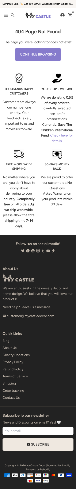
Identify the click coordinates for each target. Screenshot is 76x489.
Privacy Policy (13, 362)
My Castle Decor (35, 465)
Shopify (65, 465)
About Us (9, 348)
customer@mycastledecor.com (28, 316)
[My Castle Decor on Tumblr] (43, 251)
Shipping (9, 383)
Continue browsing (38, 54)
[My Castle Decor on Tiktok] (53, 251)
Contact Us (11, 398)
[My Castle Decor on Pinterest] (33, 251)
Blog (6, 341)
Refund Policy (13, 369)
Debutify (45, 469)
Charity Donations (16, 355)
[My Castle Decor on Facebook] (28, 251)
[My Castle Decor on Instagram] (38, 251)
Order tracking (13, 391)
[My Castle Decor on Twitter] (22, 251)
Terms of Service (15, 376)
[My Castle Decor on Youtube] (48, 251)
